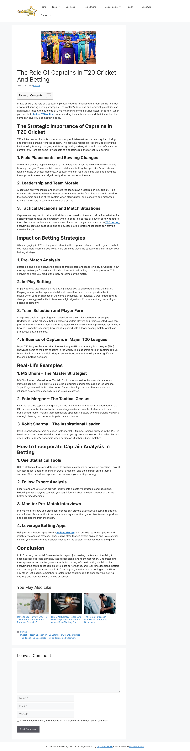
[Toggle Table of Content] (47, 95)
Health (130, 7)
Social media (111, 7)
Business (70, 7)
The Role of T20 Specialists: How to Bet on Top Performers (48, 638)
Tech (54, 7)
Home (43, 7)
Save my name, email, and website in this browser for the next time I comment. (64, 720)
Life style (146, 7)
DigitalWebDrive (105, 746)
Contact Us (45, 15)
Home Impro (90, 7)
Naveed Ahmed (136, 746)
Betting (23, 632)
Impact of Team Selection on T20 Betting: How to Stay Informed (50, 635)
